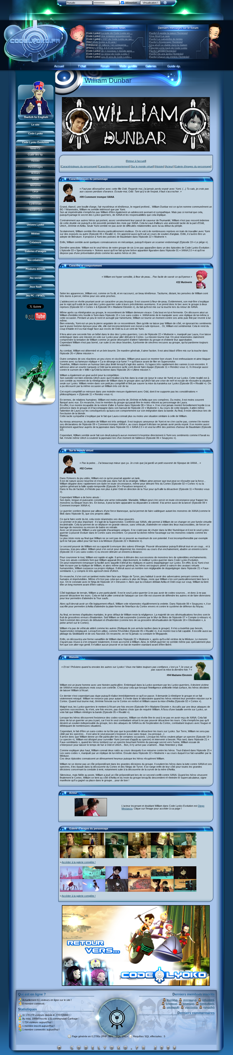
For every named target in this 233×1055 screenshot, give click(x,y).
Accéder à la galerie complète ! (79, 862)
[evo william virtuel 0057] (94, 890)
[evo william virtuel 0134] (185, 878)
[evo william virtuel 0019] (162, 878)
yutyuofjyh (209, 1007)
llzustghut (172, 1000)
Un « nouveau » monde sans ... (117, 51)
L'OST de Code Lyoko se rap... (117, 39)
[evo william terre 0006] (71, 844)
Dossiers (35, 197)
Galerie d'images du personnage (193, 166)
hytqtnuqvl (188, 1003)
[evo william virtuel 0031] (185, 890)
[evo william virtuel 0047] (71, 878)
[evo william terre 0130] (139, 857)
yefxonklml (208, 1000)
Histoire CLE (35, 209)
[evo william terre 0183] (116, 857)
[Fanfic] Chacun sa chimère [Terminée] (169, 56)
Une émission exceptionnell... (116, 36)
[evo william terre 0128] (185, 857)
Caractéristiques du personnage (79, 166)
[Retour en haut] (63, 181)
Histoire (35, 160)
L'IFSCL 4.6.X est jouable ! (109, 48)
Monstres (35, 185)
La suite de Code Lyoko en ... (116, 33)
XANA (35, 179)
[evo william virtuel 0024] (94, 878)
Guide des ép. (35, 154)
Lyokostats (35, 203)
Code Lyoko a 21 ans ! (104, 42)
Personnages (35, 167)
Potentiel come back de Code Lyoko (168, 48)
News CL (35, 148)
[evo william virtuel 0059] (71, 890)
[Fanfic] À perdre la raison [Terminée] (168, 33)
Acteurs (35, 173)
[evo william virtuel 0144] (162, 890)
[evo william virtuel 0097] (139, 878)
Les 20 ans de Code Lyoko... (116, 56)
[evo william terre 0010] (139, 844)
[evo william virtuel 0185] (116, 890)
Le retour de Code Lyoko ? (115, 54)
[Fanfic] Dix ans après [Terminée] (166, 54)
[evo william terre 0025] (94, 844)
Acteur (169, 166)
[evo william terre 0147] (71, 857)
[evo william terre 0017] (116, 844)
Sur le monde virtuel (142, 166)
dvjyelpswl (171, 1003)
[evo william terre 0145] (162, 857)
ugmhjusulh (173, 1007)
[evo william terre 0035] (162, 844)
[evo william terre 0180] (185, 844)
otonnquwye (189, 1000)
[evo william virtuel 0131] (139, 890)
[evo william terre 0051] (94, 857)
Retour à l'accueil (136, 161)
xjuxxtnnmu (191, 1007)
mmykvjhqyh (207, 1003)
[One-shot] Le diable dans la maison (168, 45)
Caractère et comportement (114, 166)
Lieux (35, 191)
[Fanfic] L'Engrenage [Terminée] (166, 42)
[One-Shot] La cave (159, 36)
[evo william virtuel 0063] (116, 878)
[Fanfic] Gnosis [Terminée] (162, 51)
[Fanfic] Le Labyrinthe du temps (165, 39)
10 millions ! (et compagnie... (113, 45)
